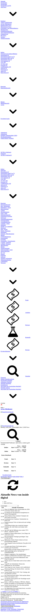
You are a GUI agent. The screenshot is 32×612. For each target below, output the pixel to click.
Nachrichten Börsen (6, 603)
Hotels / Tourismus (5, 231)
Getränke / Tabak (5, 223)
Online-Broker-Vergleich (7, 138)
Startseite (3, 1)
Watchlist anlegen (5, 387)
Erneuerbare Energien (6, 216)
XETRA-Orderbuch (6, 152)
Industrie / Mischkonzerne (7, 233)
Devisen (27, 350)
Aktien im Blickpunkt (6, 22)
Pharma (3, 254)
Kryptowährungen (5, 351)
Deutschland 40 (5, 55)
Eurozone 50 (4, 65)
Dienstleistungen (5, 212)
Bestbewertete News (6, 25)
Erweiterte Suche (5, 118)
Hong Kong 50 (5, 72)
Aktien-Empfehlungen (17, 603)
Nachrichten (4, 2)
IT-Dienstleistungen (6, 236)
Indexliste (3, 170)
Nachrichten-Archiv (10, 604)
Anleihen (27, 312)
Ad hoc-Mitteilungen (6, 24)
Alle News (3, 7)
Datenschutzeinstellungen (7, 606)
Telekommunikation (6, 260)
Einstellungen (4, 385)
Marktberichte (4, 29)
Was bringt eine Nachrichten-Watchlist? (11, 386)
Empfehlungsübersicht (6, 31)
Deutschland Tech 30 (6, 59)
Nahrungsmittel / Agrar (7, 249)
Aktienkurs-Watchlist (6, 382)
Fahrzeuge (3, 218)
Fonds (26, 300)
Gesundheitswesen (5, 222)
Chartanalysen (4, 34)
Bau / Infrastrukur (5, 206)
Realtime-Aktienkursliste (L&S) (9, 135)
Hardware (3, 228)
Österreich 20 (4, 69)
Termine (3, 37)
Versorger (3, 263)
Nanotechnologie (5, 248)
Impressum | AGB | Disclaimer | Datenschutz (12, 609)
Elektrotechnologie (5, 215)
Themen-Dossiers (5, 38)
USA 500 (3, 62)
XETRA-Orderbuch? (6, 155)
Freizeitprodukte (5, 220)
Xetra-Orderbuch (13, 601)
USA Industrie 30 (5, 61)
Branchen (3, 86)
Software (3, 257)
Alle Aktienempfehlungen (7, 32)
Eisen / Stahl (4, 213)
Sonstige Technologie (6, 258)
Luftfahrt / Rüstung (6, 244)
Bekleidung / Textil (6, 207)
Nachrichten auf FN (6, 5)
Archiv (2, 104)
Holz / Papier (4, 229)
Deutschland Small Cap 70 (8, 56)
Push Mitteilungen (5, 478)
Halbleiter (3, 225)
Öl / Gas (3, 252)
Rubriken (3, 21)
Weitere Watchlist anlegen (7, 379)
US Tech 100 (4, 64)
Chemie (3, 210)
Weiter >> (17, 591)
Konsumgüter (4, 238)
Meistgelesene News (6, 27)
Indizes (2, 52)
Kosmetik (3, 239)
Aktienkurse (4, 132)
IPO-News (3, 35)
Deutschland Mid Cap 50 (7, 58)
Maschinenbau (4, 245)
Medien (3, 102)
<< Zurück (4, 591)
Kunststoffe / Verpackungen (8, 241)
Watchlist (27, 376)
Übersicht (3, 153)
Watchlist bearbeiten (6, 383)
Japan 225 (3, 71)
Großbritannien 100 (6, 67)
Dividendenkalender (6, 137)
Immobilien (4, 232)
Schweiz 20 (4, 68)
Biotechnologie (5, 209)
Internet (3, 235)
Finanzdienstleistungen (6, 219)
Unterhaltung (4, 261)
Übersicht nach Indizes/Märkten (9, 53)
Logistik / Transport (6, 242)
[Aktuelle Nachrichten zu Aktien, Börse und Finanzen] (7, 412)
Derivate (27, 325)
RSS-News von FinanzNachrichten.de (11, 610)
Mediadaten (17, 606)
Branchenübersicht (5, 88)
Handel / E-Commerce (6, 226)
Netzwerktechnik (5, 251)
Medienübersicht (5, 103)
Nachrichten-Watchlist (6, 380)
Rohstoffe (3, 255)
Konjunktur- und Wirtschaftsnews (9, 28)
